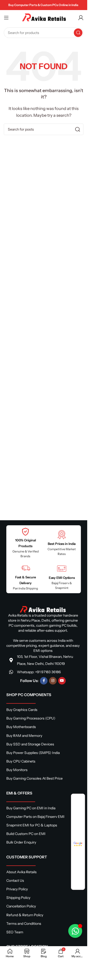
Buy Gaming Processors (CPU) (30, 718)
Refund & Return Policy (24, 915)
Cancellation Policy (21, 906)
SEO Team (14, 932)
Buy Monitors (17, 770)
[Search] (78, 32)
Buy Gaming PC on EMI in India (30, 808)
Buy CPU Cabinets (20, 761)
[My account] (81, 18)
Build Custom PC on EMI (26, 833)
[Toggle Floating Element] (75, 931)
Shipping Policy (18, 897)
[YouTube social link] (62, 681)
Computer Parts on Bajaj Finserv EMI (35, 816)
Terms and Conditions (23, 923)
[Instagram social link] (53, 681)
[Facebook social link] (44, 681)
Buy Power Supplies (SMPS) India (33, 752)
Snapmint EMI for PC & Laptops (31, 825)
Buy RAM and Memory (24, 735)
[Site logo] (43, 17)
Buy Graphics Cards (21, 709)
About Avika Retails (21, 872)
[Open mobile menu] (6, 18)
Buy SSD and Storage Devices (30, 744)
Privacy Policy (17, 889)
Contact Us (15, 880)
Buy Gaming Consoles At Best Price (34, 778)
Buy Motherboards (21, 727)
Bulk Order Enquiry (21, 842)
